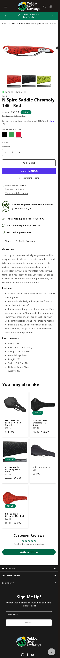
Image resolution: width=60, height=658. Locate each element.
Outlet (13, 23)
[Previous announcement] (5, 16)
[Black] (4, 134)
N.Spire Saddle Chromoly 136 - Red (14, 515)
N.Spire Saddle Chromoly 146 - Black (12, 469)
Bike (21, 23)
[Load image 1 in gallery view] (14, 80)
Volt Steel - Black (41, 467)
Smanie (5, 96)
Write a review (29, 552)
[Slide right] (54, 81)
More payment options (29, 178)
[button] (6, 6)
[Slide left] (3, 81)
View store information (16, 193)
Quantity (6, 146)
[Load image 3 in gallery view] (44, 80)
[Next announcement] (52, 16)
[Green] (11, 134)
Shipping (5, 116)
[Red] (18, 134)
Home (5, 23)
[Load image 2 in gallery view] (29, 80)
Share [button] (8, 241)
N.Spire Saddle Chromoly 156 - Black (40, 422)
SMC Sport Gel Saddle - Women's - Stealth (14, 422)
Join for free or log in (21, 208)
